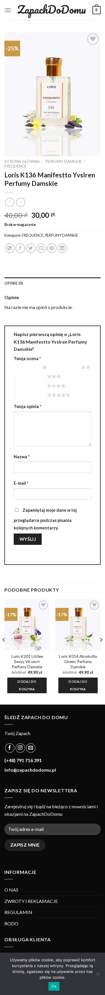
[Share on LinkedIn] (62, 248)
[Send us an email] (31, 748)
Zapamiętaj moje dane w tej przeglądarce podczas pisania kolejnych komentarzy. (45, 519)
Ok (54, 986)
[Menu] (7, 10)
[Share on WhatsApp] (10, 248)
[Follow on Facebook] (10, 748)
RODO (11, 923)
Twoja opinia (27, 406)
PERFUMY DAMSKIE (63, 161)
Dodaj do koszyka (27, 685)
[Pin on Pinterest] (52, 248)
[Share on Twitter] (31, 248)
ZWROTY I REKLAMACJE (31, 901)
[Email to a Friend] (41, 248)
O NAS (11, 889)
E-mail (21, 483)
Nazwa (21, 456)
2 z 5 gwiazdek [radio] (65, 367)
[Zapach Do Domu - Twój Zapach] (52, 10)
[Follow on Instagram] (20, 748)
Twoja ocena (27, 358)
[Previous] (4, 651)
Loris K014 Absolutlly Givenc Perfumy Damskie (78, 661)
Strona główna (22, 161)
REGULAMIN (18, 912)
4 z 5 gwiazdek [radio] (31, 385)
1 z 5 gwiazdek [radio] (26, 367)
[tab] (52, 283)
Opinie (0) (13, 283)
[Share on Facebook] (20, 248)
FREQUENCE (15, 166)
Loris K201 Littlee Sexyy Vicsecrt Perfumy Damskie (27, 661)
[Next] (101, 651)
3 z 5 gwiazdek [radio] (31, 376)
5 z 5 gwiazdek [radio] (31, 395)
